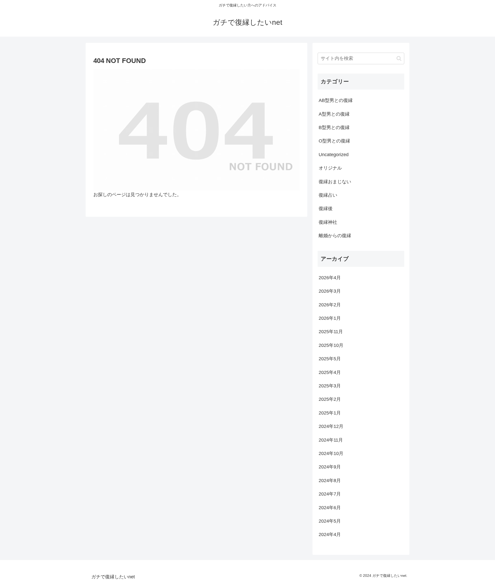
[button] (398, 58)
